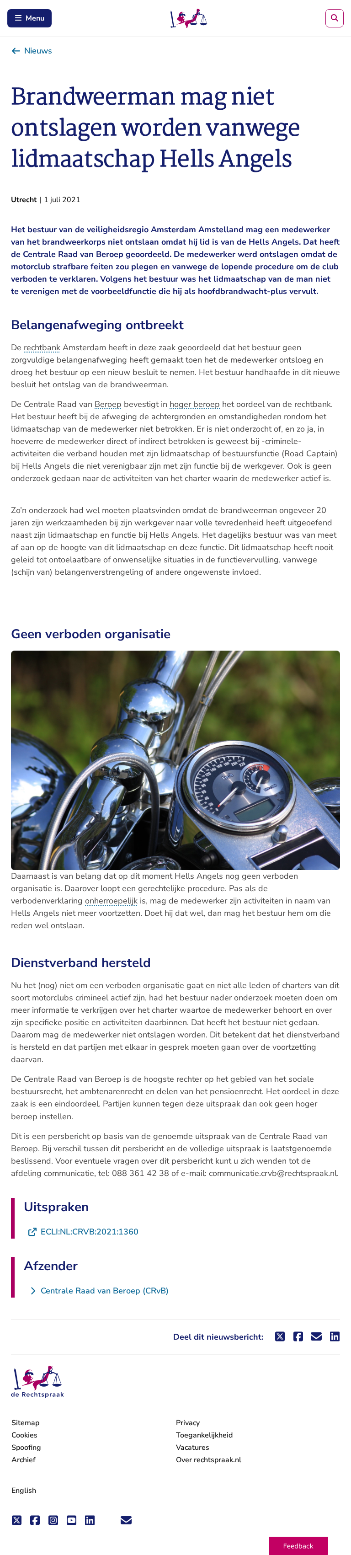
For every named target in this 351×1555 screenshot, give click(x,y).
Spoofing (26, 1448)
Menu (35, 18)
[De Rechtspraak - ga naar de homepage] (37, 1382)
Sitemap (25, 1423)
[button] (298, 1546)
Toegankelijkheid (204, 1435)
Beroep (108, 404)
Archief (23, 1460)
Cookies (24, 1435)
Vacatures (193, 1448)
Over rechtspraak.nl (208, 1460)
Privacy (188, 1423)
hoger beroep (195, 404)
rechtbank (42, 347)
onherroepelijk (111, 900)
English (23, 1491)
